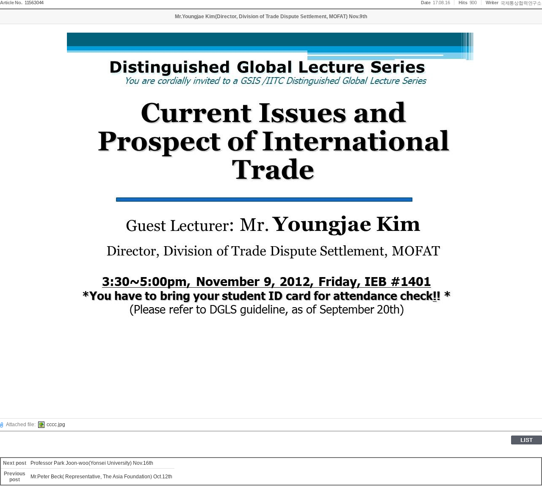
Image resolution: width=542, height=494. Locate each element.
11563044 (34, 2)
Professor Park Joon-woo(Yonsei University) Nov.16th (91, 463)
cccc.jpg (56, 424)
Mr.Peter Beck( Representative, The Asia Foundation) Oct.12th (101, 477)
